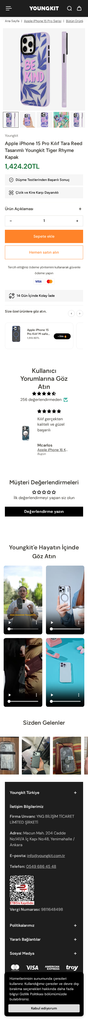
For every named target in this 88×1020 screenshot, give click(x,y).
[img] (44, 394)
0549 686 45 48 (41, 866)
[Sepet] (79, 8)
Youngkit (11, 135)
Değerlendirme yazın (44, 511)
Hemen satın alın (44, 252)
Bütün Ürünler (76, 21)
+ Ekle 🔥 (62, 336)
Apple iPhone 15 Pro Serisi (42, 21)
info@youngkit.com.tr (46, 855)
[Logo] (44, 8)
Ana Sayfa (12, 21)
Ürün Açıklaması (19, 208)
